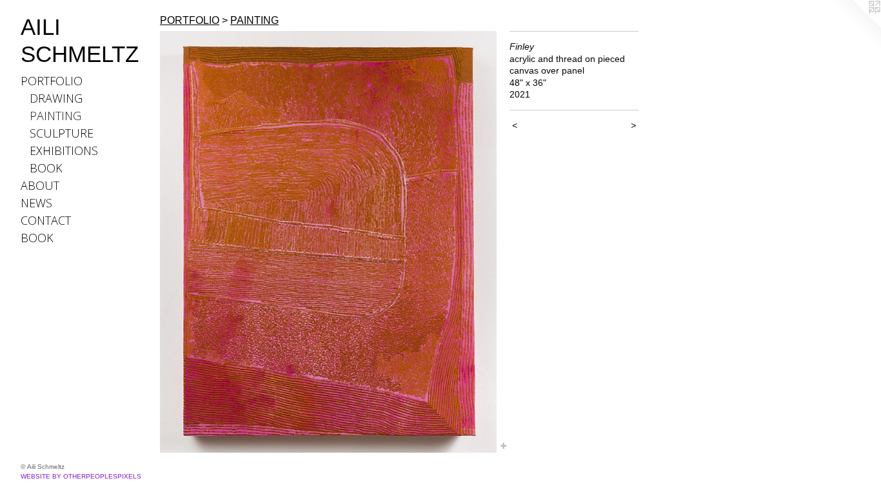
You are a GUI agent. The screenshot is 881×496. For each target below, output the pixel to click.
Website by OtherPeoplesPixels (81, 476)
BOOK (46, 168)
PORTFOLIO (52, 80)
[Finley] (328, 242)
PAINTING (55, 115)
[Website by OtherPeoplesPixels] (855, 26)
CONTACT (46, 220)
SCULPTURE (62, 133)
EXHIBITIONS (64, 150)
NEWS (36, 203)
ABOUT (40, 185)
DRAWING (56, 98)
